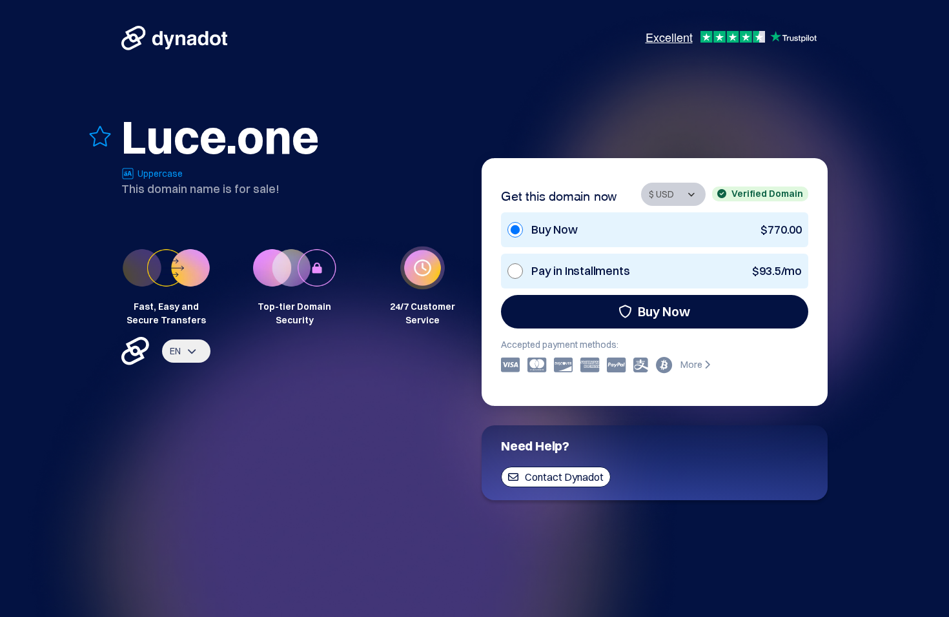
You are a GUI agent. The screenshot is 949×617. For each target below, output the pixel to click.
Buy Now (664, 311)
